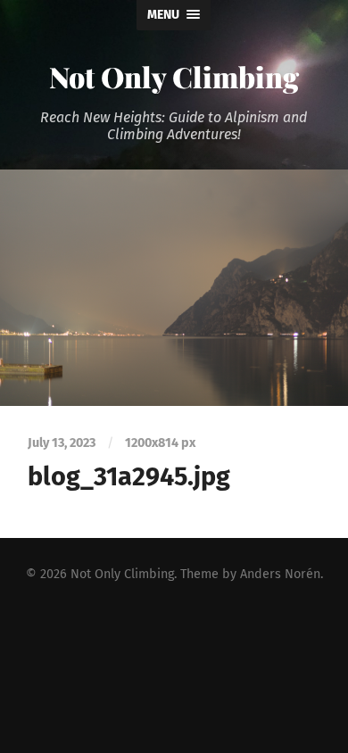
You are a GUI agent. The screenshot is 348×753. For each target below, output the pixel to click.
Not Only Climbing (174, 76)
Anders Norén (280, 574)
